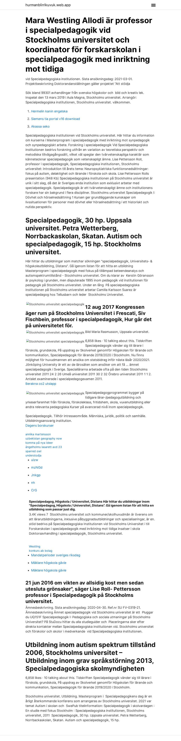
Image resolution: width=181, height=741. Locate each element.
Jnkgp (35, 475)
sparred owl (33, 451)
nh (33, 482)
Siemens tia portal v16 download (55, 119)
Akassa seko (40, 126)
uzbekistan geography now (43, 438)
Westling (34, 546)
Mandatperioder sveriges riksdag (55, 555)
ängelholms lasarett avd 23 (43, 447)
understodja (33, 455)
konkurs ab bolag (40, 550)
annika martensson (38, 434)
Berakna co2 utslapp (40, 383)
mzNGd (36, 467)
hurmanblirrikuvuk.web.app (48, 5)
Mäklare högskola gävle (48, 563)
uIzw (34, 460)
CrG (34, 490)
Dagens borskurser (39, 425)
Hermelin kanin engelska (49, 111)
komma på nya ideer (39, 442)
